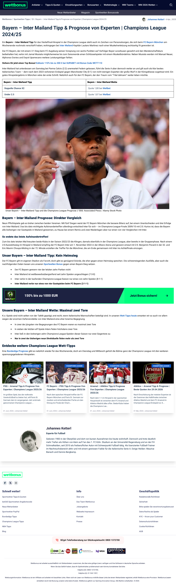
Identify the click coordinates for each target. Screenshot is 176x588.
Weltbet (106, 88)
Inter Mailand (66, 45)
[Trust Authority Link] (86, 551)
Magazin (85, 12)
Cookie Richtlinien (146, 526)
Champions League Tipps (13, 521)
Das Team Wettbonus (85, 501)
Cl (33, 19)
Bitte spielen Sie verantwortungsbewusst (156, 506)
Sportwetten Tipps (22, 19)
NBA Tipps (6, 526)
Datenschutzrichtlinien (148, 521)
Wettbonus (7, 19)
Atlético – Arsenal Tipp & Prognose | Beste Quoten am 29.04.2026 (152, 388)
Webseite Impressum (85, 511)
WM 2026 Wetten (146, 5)
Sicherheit (143, 501)
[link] (46, 295)
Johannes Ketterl (155, 19)
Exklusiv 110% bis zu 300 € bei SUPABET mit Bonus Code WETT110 (69, 63)
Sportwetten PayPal (10, 511)
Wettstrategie (110, 5)
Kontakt (79, 516)
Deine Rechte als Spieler (149, 511)
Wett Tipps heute (128, 315)
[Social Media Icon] (5, 483)
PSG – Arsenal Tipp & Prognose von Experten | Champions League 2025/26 (22, 388)
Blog (4, 531)
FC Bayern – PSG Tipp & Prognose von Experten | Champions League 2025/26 (66, 388)
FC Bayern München (153, 42)
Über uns (80, 497)
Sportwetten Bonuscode (107, 12)
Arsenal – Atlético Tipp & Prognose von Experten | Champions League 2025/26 (107, 389)
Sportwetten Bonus (53, 264)
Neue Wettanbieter (66, 12)
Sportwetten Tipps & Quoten (14, 497)
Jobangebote (82, 506)
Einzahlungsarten (73, 5)
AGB (141, 531)
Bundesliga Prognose (17, 351)
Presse (79, 521)
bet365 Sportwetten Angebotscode (17, 501)
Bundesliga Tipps (9, 516)
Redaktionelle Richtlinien (149, 497)
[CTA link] (10, 295)
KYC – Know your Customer (151, 516)
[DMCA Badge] (57, 551)
